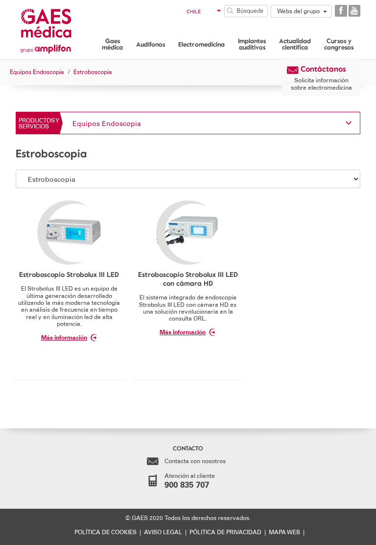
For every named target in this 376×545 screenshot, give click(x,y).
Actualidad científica (295, 44)
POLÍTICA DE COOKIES (105, 532)
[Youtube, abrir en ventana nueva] (354, 11)
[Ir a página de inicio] (59, 28)
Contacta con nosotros (195, 461)
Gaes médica (112, 44)
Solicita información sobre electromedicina (321, 84)
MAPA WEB (284, 532)
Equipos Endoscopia (106, 124)
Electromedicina (201, 44)
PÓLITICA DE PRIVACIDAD (225, 532)
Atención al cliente (189, 480)
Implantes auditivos (252, 44)
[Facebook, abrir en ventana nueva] (341, 11)
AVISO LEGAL (163, 532)
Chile (194, 12)
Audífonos (150, 44)
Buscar (230, 10)
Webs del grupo (298, 11)
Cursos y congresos (338, 44)
